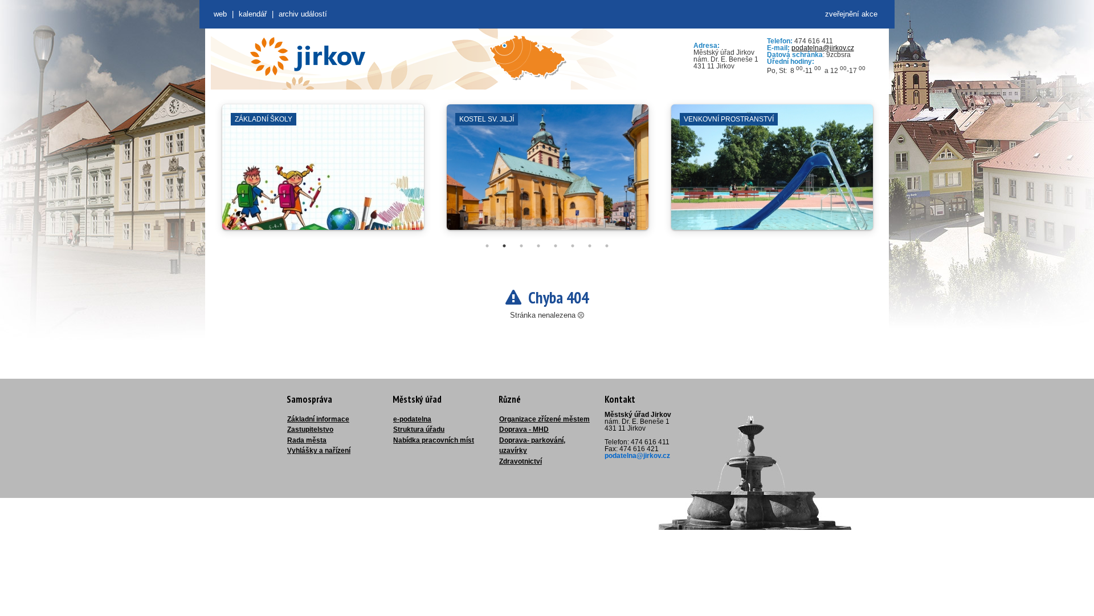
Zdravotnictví (520, 461)
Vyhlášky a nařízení (318, 450)
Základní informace (318, 419)
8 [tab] (607, 246)
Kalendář (253, 14)
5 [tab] (555, 246)
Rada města (306, 440)
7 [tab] (589, 246)
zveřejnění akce (851, 14)
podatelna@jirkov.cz (822, 47)
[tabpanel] (323, 173)
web (220, 14)
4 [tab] (538, 246)
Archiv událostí (303, 14)
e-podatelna (412, 419)
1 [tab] (487, 246)
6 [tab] (572, 246)
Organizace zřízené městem (544, 419)
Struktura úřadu (418, 429)
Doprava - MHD (524, 429)
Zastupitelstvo (310, 429)
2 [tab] (504, 246)
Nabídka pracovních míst (433, 440)
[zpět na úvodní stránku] (307, 56)
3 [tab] (521, 246)
